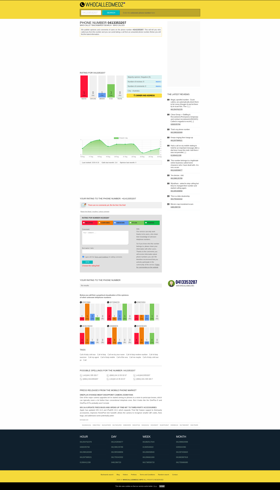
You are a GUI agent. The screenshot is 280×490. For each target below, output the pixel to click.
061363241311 (86, 425)
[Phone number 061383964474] (146, 344)
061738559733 (148, 462)
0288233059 (127, 425)
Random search (163, 474)
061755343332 (176, 199)
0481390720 (175, 207)
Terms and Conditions (101, 257)
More (155, 486)
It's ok (134, 223)
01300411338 (176, 155)
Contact (175, 474)
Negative (89, 223)
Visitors (125, 474)
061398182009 (176, 132)
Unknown (120, 223)
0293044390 (181, 447)
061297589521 (176, 140)
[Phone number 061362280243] (92, 344)
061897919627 (164, 425)
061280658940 (148, 452)
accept (162, 486)
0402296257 (154, 425)
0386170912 (96, 425)
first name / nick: (88, 248)
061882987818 (182, 457)
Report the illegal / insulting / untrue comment (94, 211)
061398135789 (176, 178)
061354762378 (176, 109)
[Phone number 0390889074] (119, 344)
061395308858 (176, 191)
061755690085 (182, 462)
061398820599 (182, 442)
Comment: (86, 229)
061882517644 (148, 442)
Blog (118, 474)
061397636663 (182, 452)
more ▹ (158, 82)
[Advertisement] (121, 54)
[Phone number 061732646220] (119, 320)
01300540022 (148, 447)
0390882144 (174, 425)
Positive (150, 223)
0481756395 (194, 425)
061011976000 (106, 425)
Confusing (105, 223)
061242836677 (176, 170)
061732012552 (117, 425)
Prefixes (134, 474)
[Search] (91, 11)
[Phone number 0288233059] (146, 320)
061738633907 (184, 425)
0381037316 (136, 425)
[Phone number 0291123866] (92, 320)
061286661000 (148, 457)
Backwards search (107, 474)
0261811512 (145, 425)
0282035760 (175, 124)
